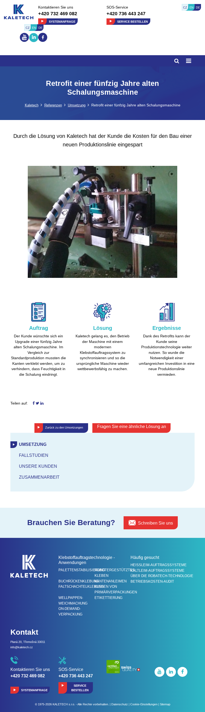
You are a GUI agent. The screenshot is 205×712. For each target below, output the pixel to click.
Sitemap (165, 704)
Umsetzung (76, 105)
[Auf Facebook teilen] (34, 403)
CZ (185, 7)
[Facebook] (42, 37)
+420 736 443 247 (126, 13)
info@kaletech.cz (21, 647)
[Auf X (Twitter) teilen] (37, 403)
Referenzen (53, 105)
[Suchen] (177, 60)
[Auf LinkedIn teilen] (42, 403)
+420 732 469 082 (57, 13)
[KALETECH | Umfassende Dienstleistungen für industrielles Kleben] (18, 11)
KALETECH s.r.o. (64, 704)
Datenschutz (119, 704)
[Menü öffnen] (189, 60)
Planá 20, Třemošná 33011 (27, 641)
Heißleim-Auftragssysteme (159, 565)
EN (192, 7)
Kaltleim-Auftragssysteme (157, 571)
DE (198, 7)
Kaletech (31, 105)
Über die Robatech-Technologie (162, 576)
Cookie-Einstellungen (143, 704)
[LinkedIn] (33, 42)
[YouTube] (24, 41)
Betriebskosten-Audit (152, 581)
